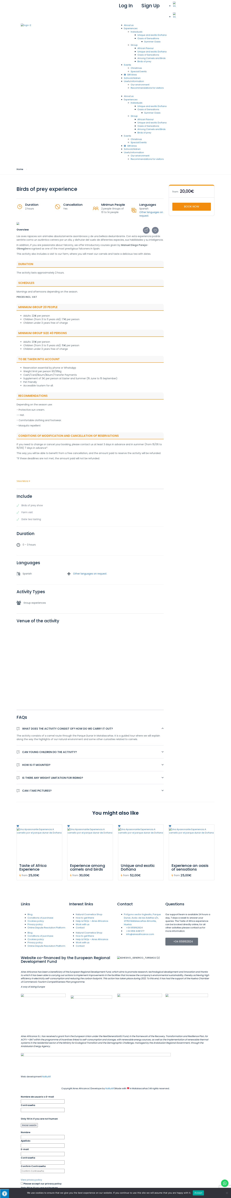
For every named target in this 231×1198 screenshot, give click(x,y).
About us (129, 25)
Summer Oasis (152, 41)
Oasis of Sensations (148, 38)
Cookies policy (36, 921)
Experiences (130, 28)
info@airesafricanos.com (83, 3)
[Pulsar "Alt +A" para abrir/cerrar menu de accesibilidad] (4, 1193)
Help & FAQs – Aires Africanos (92, 921)
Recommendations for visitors (147, 87)
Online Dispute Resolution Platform (46, 927)
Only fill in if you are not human (39, 1118)
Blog (30, 914)
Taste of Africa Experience (33, 867)
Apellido (25, 1140)
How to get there (85, 917)
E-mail (25, 1149)
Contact (80, 927)
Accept (198, 1192)
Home (20, 169)
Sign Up (150, 5)
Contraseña (28, 1105)
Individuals (136, 31)
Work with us (82, 924)
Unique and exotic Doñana (152, 35)
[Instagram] (52, 6)
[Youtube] (43, 6)
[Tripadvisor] (25, 6)
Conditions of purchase (40, 917)
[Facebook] (34, 6)
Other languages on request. (90, 573)
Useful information (134, 81)
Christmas (136, 68)
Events (127, 64)
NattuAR (46, 1076)
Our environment (140, 84)
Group (134, 45)
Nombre (25, 1132)
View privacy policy (31, 1179)
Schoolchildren (132, 78)
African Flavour (145, 48)
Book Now (191, 206)
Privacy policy (35, 924)
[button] (187, 11)
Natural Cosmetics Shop (89, 914)
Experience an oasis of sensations (190, 867)
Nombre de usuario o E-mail (37, 1096)
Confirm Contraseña (33, 1166)
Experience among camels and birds (87, 867)
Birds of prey (144, 61)
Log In (126, 5)
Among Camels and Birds (151, 58)
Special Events (139, 71)
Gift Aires (132, 74)
